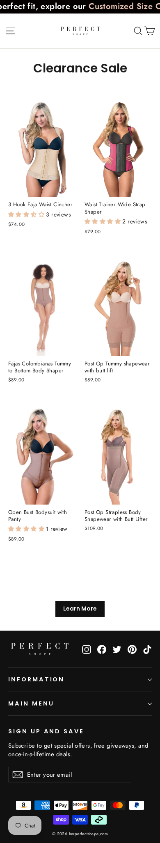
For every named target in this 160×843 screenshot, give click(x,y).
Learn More (80, 608)
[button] (27, 214)
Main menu (31, 703)
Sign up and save (46, 731)
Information (36, 679)
